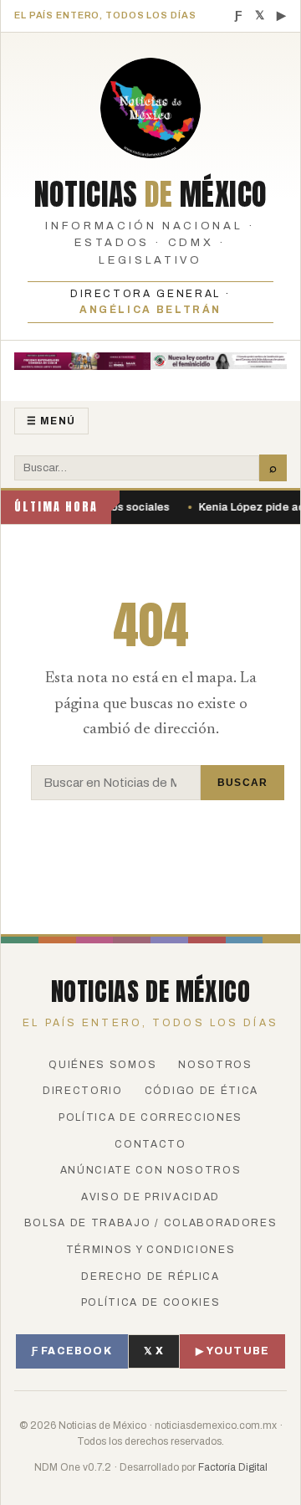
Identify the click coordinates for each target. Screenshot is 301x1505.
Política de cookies (151, 1302)
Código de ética (201, 1091)
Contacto (150, 1144)
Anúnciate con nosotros (151, 1170)
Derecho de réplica (150, 1276)
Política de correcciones (150, 1117)
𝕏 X (154, 1351)
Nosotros (215, 1065)
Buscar (242, 782)
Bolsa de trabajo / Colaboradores (151, 1223)
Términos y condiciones (151, 1250)
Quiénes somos (102, 1065)
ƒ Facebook (72, 1351)
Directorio (83, 1091)
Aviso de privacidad (150, 1197)
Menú (51, 421)
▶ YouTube (232, 1351)
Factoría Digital (233, 1467)
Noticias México (151, 194)
